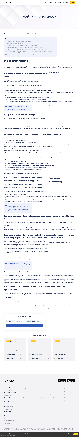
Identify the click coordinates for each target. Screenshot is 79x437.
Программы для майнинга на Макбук (15, 43)
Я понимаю (75, 433)
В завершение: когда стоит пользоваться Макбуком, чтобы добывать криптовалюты (24, 54)
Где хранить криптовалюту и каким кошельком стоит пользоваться (22, 45)
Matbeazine (66, 386)
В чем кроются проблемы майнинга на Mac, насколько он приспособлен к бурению (24, 47)
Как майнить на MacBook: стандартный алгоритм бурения (18, 41)
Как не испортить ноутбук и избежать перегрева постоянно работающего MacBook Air (27, 49)
